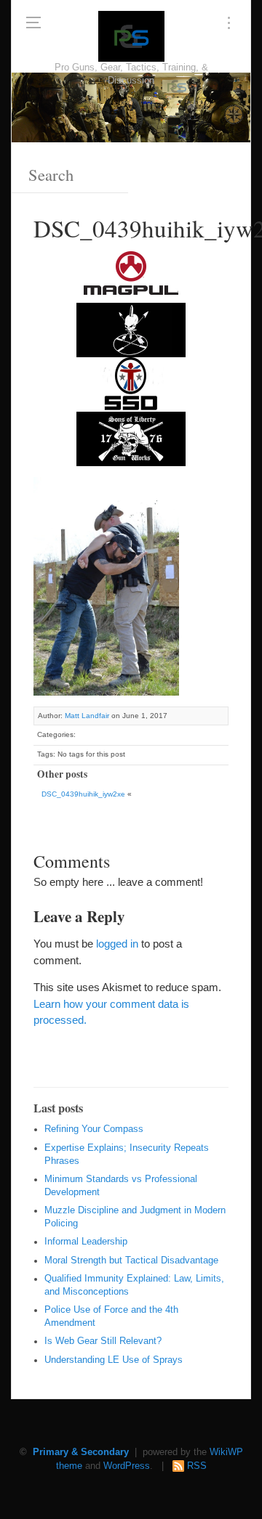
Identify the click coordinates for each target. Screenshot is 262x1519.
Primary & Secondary (81, 1452)
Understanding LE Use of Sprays (113, 1360)
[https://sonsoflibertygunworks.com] (131, 437)
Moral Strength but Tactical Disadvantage (131, 1260)
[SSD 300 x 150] (131, 383)
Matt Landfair (87, 716)
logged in (117, 943)
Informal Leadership (85, 1242)
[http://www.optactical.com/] (131, 328)
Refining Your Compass (93, 1129)
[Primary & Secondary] (131, 36)
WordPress (126, 1466)
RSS (197, 1466)
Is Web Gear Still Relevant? (103, 1341)
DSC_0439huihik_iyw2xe (83, 794)
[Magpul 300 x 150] (131, 274)
